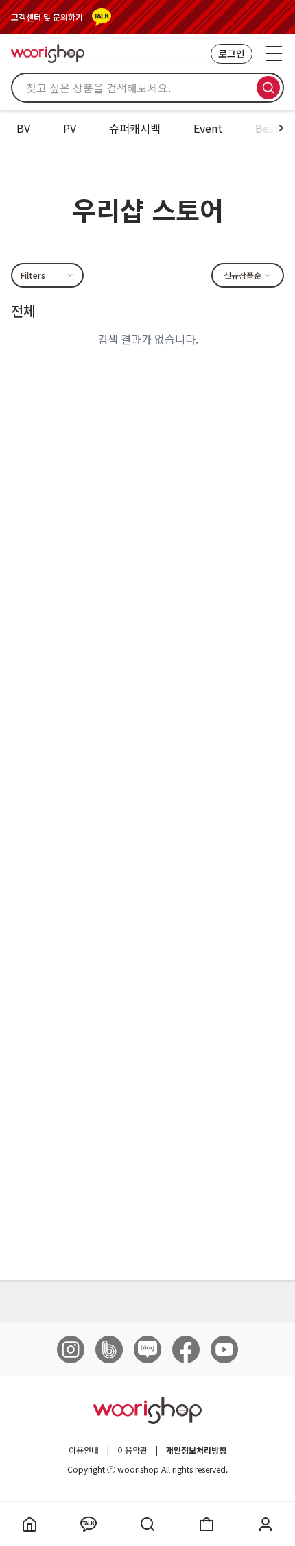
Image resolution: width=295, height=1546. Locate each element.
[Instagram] (70, 1349)
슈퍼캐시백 (135, 128)
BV (23, 128)
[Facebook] (186, 1349)
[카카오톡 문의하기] (101, 17)
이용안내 (84, 1450)
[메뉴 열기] (273, 53)
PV (69, 128)
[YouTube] (224, 1349)
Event (207, 128)
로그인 (231, 53)
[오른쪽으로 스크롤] (281, 128)
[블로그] (147, 1349)
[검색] (268, 87)
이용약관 (132, 1450)
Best (267, 128)
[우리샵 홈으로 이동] (47, 53)
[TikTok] (109, 1349)
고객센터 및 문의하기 (47, 17)
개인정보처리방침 (196, 1450)
